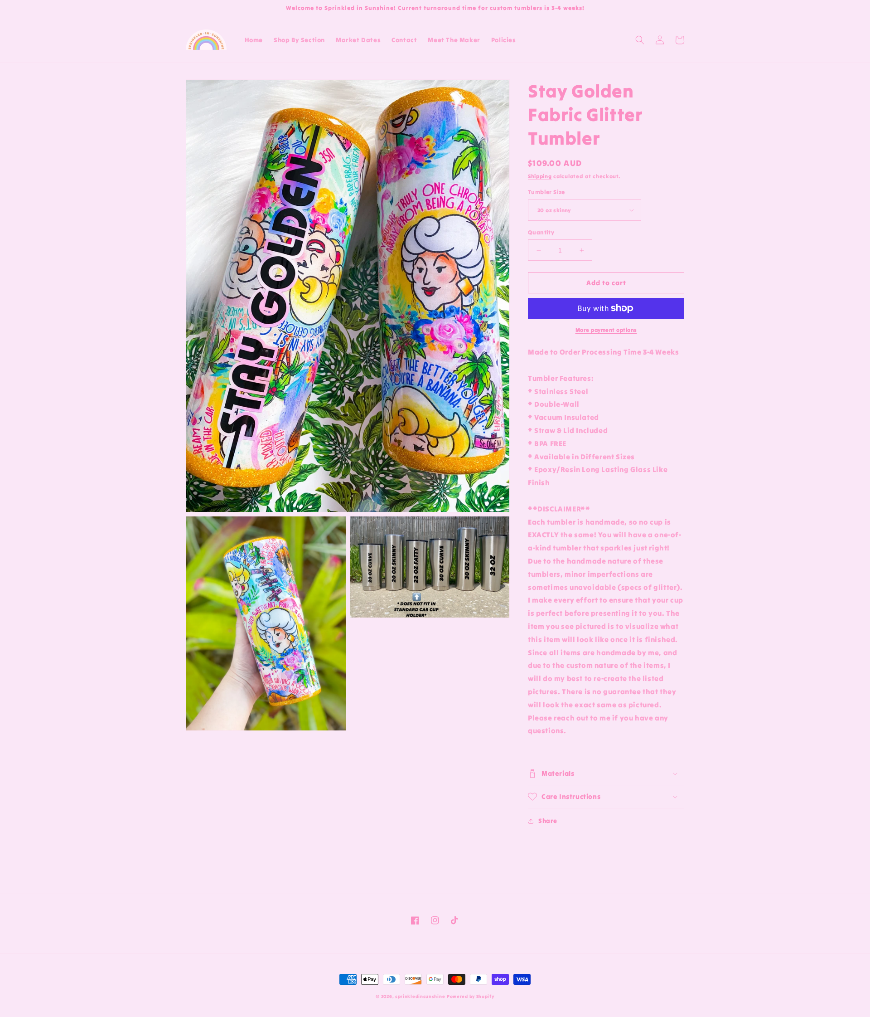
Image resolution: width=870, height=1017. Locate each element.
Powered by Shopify (470, 996)
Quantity (541, 232)
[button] (640, 40)
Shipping (540, 176)
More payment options (606, 329)
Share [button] (547, 821)
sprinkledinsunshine (420, 996)
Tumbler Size (546, 192)
